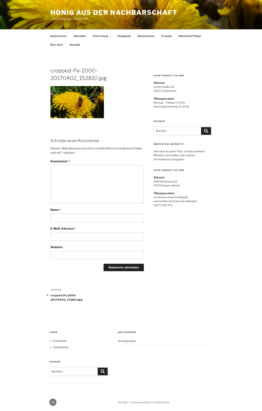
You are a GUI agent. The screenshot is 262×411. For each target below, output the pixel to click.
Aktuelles (80, 35)
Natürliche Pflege (190, 35)
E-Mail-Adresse (63, 228)
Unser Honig (100, 35)
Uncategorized (126, 340)
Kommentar (60, 161)
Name (55, 210)
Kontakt (75, 44)
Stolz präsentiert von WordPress (149, 402)
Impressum (60, 340)
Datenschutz (61, 347)
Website (56, 247)
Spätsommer (58, 35)
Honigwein (124, 35)
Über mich (56, 44)
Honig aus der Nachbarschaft (114, 12)
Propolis (166, 35)
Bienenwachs (146, 35)
